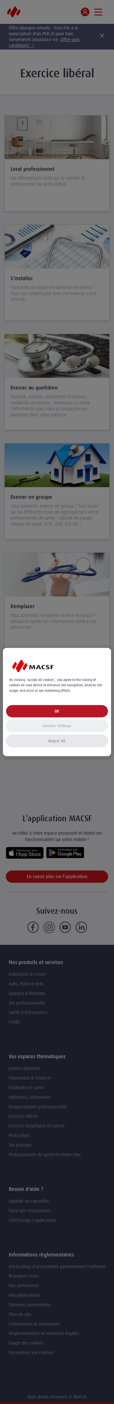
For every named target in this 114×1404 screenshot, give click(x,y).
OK (57, 711)
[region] (57, 702)
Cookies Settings (57, 725)
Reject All (57, 740)
